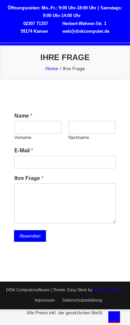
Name (23, 116)
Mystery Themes (108, 290)
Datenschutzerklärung (82, 300)
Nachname (78, 137)
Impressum (45, 300)
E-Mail (23, 150)
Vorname (22, 137)
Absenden (30, 235)
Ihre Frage (28, 178)
